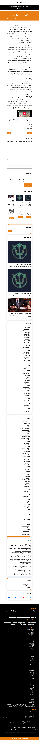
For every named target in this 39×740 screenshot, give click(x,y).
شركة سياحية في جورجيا (14, 564)
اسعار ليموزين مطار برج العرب (25, 546)
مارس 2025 (26, 342)
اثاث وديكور (26, 445)
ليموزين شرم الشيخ (27, 570)
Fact (28, 425)
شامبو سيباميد (29, 128)
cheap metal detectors (19, 704)
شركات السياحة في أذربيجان (22, 705)
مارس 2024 (26, 362)
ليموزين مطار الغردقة (19, 570)
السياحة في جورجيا (19, 549)
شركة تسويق (26, 506)
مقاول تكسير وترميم (31, 705)
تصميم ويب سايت (27, 553)
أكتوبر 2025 (26, 334)
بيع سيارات (27, 481)
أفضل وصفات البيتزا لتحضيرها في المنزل (28, 204)
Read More (29, 216)
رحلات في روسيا (19, 614)
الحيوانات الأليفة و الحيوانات (23, 464)
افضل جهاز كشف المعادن (21, 622)
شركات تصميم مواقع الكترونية (16, 559)
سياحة (27, 502)
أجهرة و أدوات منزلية (25, 438)
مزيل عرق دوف (19, 52)
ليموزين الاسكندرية (19, 567)
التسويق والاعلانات (25, 461)
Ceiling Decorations (24, 421)
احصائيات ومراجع (25, 446)
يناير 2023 (27, 385)
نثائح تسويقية (26, 532)
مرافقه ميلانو (13, 624)
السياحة (27, 468)
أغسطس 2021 (26, 411)
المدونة (27, 587)
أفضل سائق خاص (33, 704)
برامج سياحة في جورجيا (19, 617)
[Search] (10, 231)
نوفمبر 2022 (26, 388)
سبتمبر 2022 (26, 392)
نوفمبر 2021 (26, 407)
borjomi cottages (12, 617)
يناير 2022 (27, 403)
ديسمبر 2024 (26, 347)
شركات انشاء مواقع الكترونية (15, 558)
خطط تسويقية (26, 496)
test (28, 433)
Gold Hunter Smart (19, 616)
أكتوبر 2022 (26, 390)
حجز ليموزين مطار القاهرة (16, 555)
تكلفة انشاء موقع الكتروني (18, 553)
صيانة (28, 507)
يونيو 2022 (26, 397)
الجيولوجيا (27, 463)
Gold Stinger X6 (33, 623)
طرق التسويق (26, 512)
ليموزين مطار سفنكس (26, 573)
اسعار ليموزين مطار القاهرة (16, 545)
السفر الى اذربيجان (27, 549)
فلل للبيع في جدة (15, 705)
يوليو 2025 (26, 337)
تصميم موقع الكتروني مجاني (14, 552)
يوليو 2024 (26, 355)
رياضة (27, 501)
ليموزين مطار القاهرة (27, 571)
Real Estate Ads (25, 430)
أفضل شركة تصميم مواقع (15, 544)
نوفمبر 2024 (26, 349)
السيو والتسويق (26, 469)
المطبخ (27, 478)
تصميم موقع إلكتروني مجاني (25, 552)
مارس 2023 (26, 382)
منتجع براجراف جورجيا (19, 624)
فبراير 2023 (26, 383)
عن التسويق (26, 517)
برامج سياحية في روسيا (26, 617)
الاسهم (27, 454)
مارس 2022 (26, 400)
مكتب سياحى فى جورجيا (26, 574)
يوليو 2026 (26, 327)
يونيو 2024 (26, 357)
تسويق (27, 483)
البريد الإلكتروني (28, 167)
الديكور (27, 466)
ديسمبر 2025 (26, 330)
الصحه (27, 473)
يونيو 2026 (26, 329)
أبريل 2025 (26, 340)
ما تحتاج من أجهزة (25, 522)
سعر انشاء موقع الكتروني (26, 558)
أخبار (28, 440)
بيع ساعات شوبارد (13, 616)
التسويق (27, 458)
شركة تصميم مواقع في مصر (25, 564)
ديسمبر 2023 (26, 367)
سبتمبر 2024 (26, 352)
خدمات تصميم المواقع (15, 556)
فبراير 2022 (26, 402)
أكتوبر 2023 (26, 370)
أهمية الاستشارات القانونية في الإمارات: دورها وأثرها (11, 203)
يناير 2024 (27, 365)
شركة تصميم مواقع (15, 560)
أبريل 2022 (26, 398)
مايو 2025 (27, 339)
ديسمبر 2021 (26, 405)
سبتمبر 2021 (26, 410)
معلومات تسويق (25, 527)
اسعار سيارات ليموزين (26, 545)
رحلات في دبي (15, 622)
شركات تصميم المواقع (26, 559)
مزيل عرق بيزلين (21, 33)
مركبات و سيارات (25, 526)
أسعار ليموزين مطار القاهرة (25, 544)
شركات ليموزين (28, 560)
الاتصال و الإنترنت (25, 453)
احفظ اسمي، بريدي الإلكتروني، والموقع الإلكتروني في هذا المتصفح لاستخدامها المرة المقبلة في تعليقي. (19, 180)
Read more (15, 727)
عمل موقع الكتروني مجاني (17, 566)
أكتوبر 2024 (26, 350)
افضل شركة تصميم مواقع (26, 548)
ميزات (19, 2)
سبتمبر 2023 (26, 372)
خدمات (27, 493)
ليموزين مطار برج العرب (17, 571)
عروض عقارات (26, 514)
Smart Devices (25, 431)
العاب (28, 474)
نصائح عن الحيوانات (25, 534)
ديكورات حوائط (26, 498)
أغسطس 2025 (26, 335)
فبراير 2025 (26, 344)
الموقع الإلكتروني (28, 173)
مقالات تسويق (26, 529)
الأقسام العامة (26, 451)
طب (28, 509)
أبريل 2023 (26, 380)
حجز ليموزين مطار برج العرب (25, 556)
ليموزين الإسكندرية (27, 567)
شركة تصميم (21, 560)
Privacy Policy (26, 584)
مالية (28, 524)
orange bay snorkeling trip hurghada (27, 706)
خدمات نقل (26, 494)
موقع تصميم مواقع (17, 574)
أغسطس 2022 (26, 393)
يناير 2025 (27, 345)
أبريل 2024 (26, 360)
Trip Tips (27, 435)
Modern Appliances (24, 428)
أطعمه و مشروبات (25, 443)
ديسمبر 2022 (26, 387)
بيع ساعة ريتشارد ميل (31, 624)
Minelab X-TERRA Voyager (12, 623)
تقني (28, 489)
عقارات (27, 516)
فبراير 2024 (26, 363)
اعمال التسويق (26, 449)
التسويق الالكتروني (25, 459)
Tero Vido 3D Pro (26, 616)
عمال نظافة (24, 624)
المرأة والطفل (26, 476)
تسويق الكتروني (26, 484)
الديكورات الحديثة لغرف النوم (14, 548)
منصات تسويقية (26, 531)
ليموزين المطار (12, 569)
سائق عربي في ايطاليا (12, 706)
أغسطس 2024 (26, 353)
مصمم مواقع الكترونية (17, 573)
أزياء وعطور (9, 18)
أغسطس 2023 (26, 373)
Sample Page (26, 585)
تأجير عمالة (32, 617)
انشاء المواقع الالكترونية (26, 551)
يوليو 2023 (26, 375)
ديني (28, 499)
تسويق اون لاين (26, 488)
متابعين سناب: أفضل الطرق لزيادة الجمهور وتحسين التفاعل (27, 725)
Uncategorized (15, 18)
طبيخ (28, 511)
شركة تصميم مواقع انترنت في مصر (24, 563)
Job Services (26, 426)
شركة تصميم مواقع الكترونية (25, 562)
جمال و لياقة (26, 491)
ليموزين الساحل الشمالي (26, 569)
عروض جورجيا (18, 706)
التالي (9, 133)
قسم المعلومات (26, 519)
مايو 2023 (27, 378)
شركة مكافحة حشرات (26, 566)
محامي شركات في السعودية (21, 623)
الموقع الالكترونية (25, 479)
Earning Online (25, 423)
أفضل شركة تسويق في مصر (32, 622)
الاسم (30, 161)
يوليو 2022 (26, 395)
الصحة (27, 471)
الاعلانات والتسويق (25, 456)
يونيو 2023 (26, 377)
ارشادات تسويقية (25, 448)
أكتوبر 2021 (26, 408)
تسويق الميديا (26, 486)
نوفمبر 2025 (26, 332)
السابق (29, 133)
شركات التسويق (25, 504)
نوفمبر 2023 (26, 368)
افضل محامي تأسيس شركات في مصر (29, 614)
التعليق (30, 145)
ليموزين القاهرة (18, 569)
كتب (28, 521)
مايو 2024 (27, 358)
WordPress (26, 738)
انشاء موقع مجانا (18, 551)
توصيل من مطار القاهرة (26, 555)
